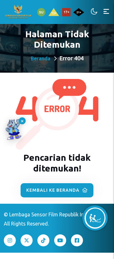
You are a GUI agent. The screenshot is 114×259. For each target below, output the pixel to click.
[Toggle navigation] (106, 12)
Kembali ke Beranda (53, 190)
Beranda (40, 58)
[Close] (22, 120)
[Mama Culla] (13, 129)
